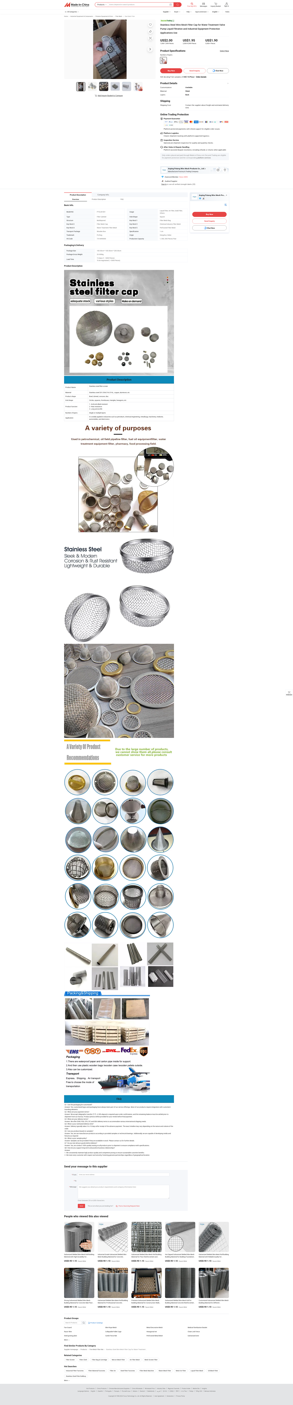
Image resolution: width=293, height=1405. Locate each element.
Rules (227, 12)
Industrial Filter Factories (75, 1371)
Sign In (164, 184)
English (93, 1391)
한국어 (165, 1391)
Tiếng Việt (199, 1391)
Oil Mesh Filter (213, 1371)
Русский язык (126, 1391)
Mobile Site (196, 1388)
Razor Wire (68, 1331)
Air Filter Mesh (135, 1360)
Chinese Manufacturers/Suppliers (119, 1388)
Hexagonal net (151, 1331)
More (66, 1380)
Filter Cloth (83, 1360)
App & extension (201, 12)
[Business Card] (226, 204)
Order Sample (201, 77)
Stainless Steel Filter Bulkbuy (76, 1376)
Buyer (176, 12)
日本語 (172, 1391)
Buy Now (171, 71)
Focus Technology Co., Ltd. (131, 1396)
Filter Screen (70, 1360)
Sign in (226, 6)
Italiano (135, 1391)
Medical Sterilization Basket (197, 1327)
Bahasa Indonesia (210, 1391)
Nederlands (150, 1391)
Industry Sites (161, 1388)
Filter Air (113, 1371)
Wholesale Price (150, 1388)
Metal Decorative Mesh (154, 1327)
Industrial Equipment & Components (81, 16)
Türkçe (191, 1391)
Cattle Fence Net (111, 1336)
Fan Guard (68, 1327)
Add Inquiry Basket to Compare (110, 95)
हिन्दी (177, 1391)
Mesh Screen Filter (151, 1360)
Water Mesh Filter (165, 1371)
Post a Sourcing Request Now (128, 1206)
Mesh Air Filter (181, 1371)
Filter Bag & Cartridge (99, 1360)
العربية (159, 1391)
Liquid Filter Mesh (197, 1371)
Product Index (186, 1388)
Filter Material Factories (96, 1371)
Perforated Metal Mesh (154, 1336)
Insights (204, 1388)
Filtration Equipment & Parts (104, 16)
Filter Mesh (118, 16)
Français (116, 1391)
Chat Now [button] (219, 71)
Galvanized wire (193, 1336)
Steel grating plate (70, 1336)
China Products (102, 1388)
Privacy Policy (180, 1396)
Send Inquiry (194, 71)
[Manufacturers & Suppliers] (76, 4)
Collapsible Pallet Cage (113, 1331)
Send (81, 1206)
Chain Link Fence (194, 1331)
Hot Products (90, 1388)
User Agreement (159, 1396)
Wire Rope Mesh (111, 1327)
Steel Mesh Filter (130, 16)
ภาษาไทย (184, 1391)
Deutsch (142, 1391)
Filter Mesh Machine (147, 1371)
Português (108, 1391)
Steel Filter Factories (128, 1371)
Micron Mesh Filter (118, 1360)
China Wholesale (137, 1388)
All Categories (72, 12)
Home (66, 16)
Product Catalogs (96, 1323)
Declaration (170, 1396)
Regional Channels (173, 1388)
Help (188, 12)
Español (100, 1391)
